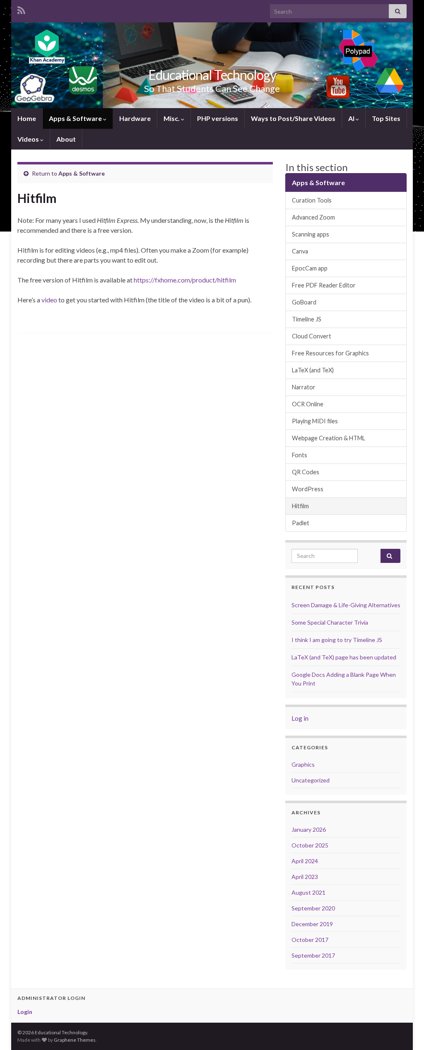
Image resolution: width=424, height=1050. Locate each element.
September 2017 (313, 955)
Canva (300, 251)
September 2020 (313, 908)
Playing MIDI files (315, 421)
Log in (300, 718)
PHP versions (217, 118)
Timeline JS (306, 319)
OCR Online (307, 404)
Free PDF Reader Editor (324, 285)
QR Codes (305, 472)
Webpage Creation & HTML (328, 438)
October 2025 (310, 845)
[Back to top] (405, 1031)
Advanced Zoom (313, 217)
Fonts (299, 455)
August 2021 (308, 892)
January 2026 (309, 829)
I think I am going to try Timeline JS (337, 639)
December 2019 (312, 923)
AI (352, 118)
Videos (28, 139)
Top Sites (386, 118)
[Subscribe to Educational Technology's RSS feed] (21, 9)
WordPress (307, 488)
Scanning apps (310, 234)
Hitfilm (300, 505)
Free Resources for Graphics (330, 353)
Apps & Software (76, 118)
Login (24, 1011)
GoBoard (304, 302)
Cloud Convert (311, 336)
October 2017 (310, 939)
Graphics (303, 764)
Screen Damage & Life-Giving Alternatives (346, 604)
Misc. (172, 118)
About (66, 139)
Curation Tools (312, 200)
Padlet (300, 522)
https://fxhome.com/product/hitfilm (185, 280)
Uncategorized (311, 780)
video (49, 300)
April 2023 (305, 876)
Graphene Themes (75, 1040)
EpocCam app (310, 268)
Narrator (304, 387)
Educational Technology (212, 75)
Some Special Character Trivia (330, 622)
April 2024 (305, 860)
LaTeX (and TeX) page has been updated (344, 657)
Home (26, 118)
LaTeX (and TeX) (313, 370)
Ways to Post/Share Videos (293, 118)
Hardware (135, 118)
